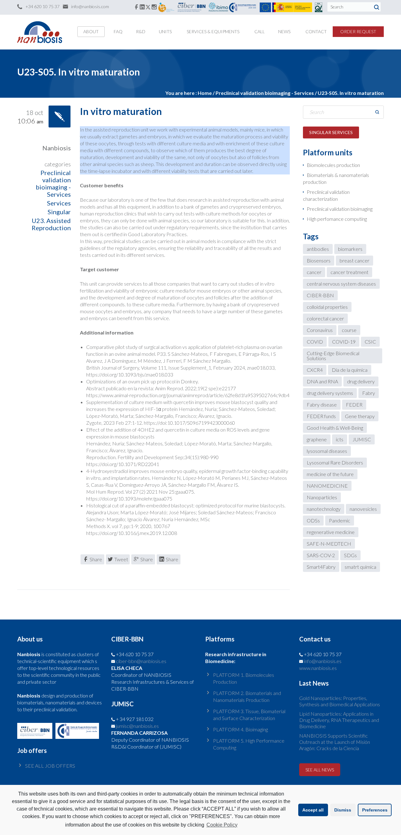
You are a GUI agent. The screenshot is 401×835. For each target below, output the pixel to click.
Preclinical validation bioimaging (339, 209)
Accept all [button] (313, 809)
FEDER (354, 404)
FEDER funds (321, 416)
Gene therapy (360, 416)
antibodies (318, 249)
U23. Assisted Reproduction (51, 224)
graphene (317, 439)
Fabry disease (322, 404)
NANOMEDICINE (327, 486)
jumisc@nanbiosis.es (137, 726)
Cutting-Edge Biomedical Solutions (333, 355)
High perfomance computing (337, 219)
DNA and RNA (322, 381)
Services (59, 203)
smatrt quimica (360, 567)
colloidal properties (327, 307)
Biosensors (319, 260)
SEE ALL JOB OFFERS (50, 766)
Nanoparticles (322, 497)
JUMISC (361, 439)
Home (205, 93)
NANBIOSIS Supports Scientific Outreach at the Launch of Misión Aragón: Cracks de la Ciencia (334, 742)
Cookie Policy (221, 824)
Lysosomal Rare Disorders (335, 462)
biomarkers (350, 249)
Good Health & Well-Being (335, 428)
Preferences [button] (375, 809)
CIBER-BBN (320, 295)
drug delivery (361, 381)
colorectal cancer (325, 318)
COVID (315, 342)
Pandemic (339, 520)
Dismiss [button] (342, 809)
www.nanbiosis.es (318, 668)
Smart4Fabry (321, 567)
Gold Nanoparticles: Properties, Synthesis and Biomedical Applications (339, 701)
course (349, 330)
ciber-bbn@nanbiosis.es (141, 661)
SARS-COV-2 (321, 555)
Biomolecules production (333, 165)
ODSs (313, 520)
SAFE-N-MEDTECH (329, 544)
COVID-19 (344, 342)
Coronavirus (320, 330)
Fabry (368, 393)
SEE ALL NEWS (319, 769)
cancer (314, 272)
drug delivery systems (330, 393)
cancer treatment (349, 272)
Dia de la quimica (349, 370)
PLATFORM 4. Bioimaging (240, 729)
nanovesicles (363, 509)
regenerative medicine (331, 532)
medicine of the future (330, 474)
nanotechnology (324, 509)
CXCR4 (315, 370)
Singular (59, 211)
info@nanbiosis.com (90, 6)
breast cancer (354, 260)
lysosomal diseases (327, 451)
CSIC (370, 342)
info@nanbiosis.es (322, 661)
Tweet (121, 559)
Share (96, 559)
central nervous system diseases (341, 284)
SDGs (350, 555)
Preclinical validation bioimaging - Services (53, 183)
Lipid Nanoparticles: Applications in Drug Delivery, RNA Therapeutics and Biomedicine (339, 720)
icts (339, 439)
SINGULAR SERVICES (331, 132)
